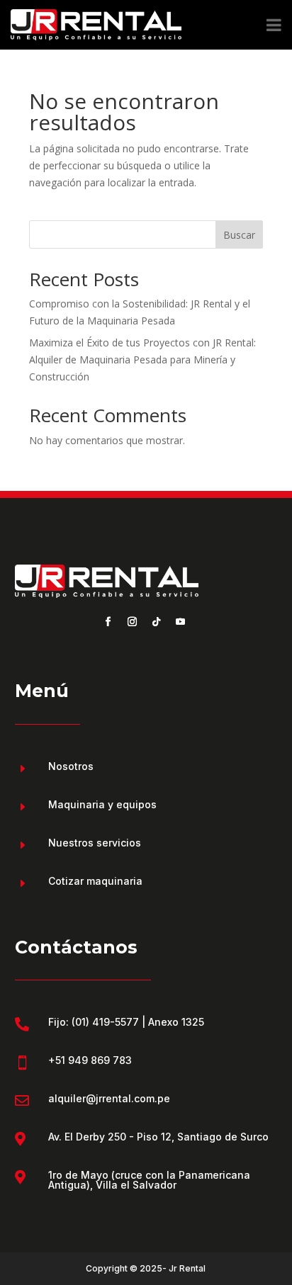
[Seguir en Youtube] (180, 622)
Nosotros (71, 766)
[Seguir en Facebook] (108, 622)
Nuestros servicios (94, 843)
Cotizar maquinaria (95, 881)
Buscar (239, 235)
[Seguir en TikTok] (156, 622)
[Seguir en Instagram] (132, 622)
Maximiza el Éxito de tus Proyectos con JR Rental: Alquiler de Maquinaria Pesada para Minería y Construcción (142, 359)
